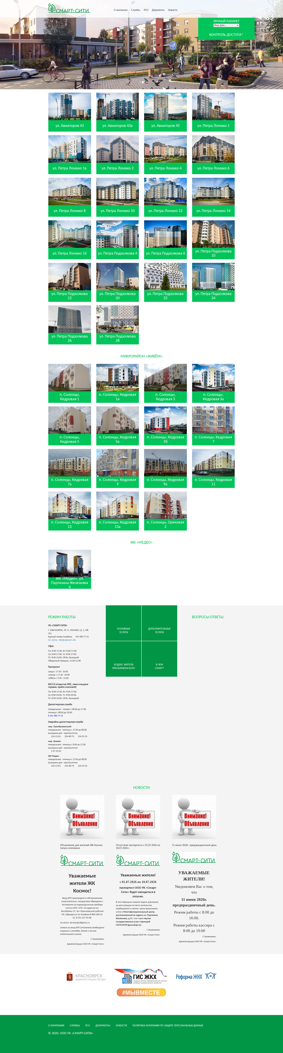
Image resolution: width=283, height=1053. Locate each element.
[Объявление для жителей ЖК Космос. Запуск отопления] (85, 817)
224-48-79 (69, 736)
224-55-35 (82, 736)
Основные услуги (123, 631)
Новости (172, 10)
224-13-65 (55, 736)
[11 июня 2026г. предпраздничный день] (197, 817)
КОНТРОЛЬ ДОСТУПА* (226, 35)
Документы (158, 10)
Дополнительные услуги (159, 631)
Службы (135, 10)
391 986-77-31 (82, 637)
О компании (121, 10)
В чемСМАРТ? (159, 666)
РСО (146, 10)
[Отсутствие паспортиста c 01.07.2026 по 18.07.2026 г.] (141, 817)
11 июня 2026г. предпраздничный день (194, 845)
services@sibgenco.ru (80, 923)
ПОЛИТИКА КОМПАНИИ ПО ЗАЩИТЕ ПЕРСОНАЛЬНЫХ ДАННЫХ (167, 1025)
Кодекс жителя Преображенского (123, 666)
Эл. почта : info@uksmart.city (62, 640)
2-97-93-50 (56, 751)
